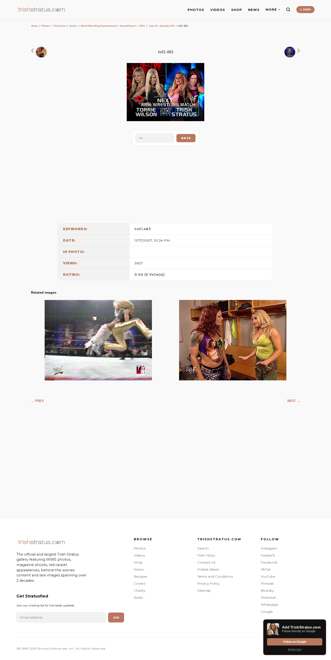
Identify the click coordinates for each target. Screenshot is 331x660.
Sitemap (204, 590)
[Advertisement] (165, 183)
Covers (139, 583)
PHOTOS (196, 10)
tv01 (138, 229)
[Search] (288, 9)
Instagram (269, 548)
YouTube (268, 576)
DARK (306, 9)
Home (34, 25)
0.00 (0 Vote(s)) (149, 274)
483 (147, 229)
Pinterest (268, 597)
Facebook (269, 562)
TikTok (266, 569)
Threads (267, 583)
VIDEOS (217, 10)
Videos (139, 555)
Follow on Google (294, 642)
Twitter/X (268, 555)
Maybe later (295, 649)
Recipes (140, 576)
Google (267, 611)
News (138, 569)
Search (203, 548)
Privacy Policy (208, 583)
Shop (138, 562)
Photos (46, 25)
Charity (139, 590)
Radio (138, 597)
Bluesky (267, 590)
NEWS (254, 10)
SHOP (236, 10)
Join (116, 617)
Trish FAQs (206, 555)
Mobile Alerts (208, 569)
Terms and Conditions (215, 576)
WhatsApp (269, 604)
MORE (271, 9)
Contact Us (206, 562)
